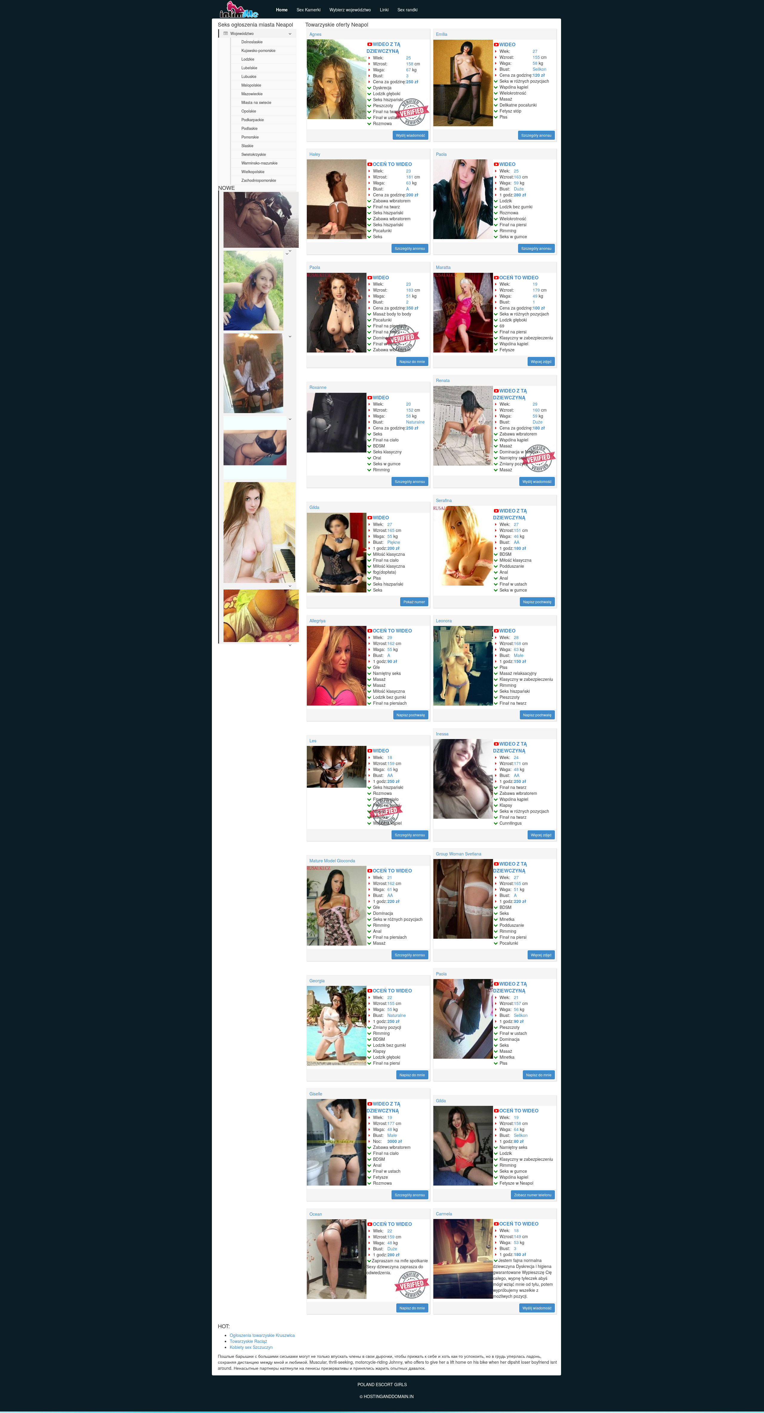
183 (409, 290)
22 (389, 997)
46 (516, 536)
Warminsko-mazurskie (259, 163)
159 (391, 763)
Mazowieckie (252, 93)
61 (389, 889)
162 (391, 643)
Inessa (442, 734)
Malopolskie (251, 85)
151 (517, 530)
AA (516, 542)
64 (516, 1129)
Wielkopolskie (252, 171)
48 (516, 769)
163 (517, 177)
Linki (384, 10)
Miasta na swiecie (256, 102)
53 (516, 1242)
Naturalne (415, 422)
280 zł (520, 195)
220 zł (393, 901)
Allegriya (317, 621)
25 (408, 58)
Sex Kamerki (309, 10)
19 (535, 284)
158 (409, 64)
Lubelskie (249, 67)
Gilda (314, 507)
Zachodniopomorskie (258, 180)
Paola (441, 154)
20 (408, 404)
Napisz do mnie (412, 361)
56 (516, 1009)
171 (517, 763)
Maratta (443, 267)
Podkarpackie (252, 119)
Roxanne (317, 387)
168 (517, 643)
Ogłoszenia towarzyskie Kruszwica (262, 1335)
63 (408, 183)
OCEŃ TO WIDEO (392, 164)
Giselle (315, 1094)
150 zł (520, 661)
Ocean (315, 1214)
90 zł (392, 661)
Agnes (315, 34)
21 (389, 877)
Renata (443, 380)
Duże (519, 189)
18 (389, 757)
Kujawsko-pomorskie (258, 50)
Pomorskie (250, 137)
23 (408, 171)
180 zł (539, 428)
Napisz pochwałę (537, 601)
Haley (314, 154)
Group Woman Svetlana (458, 854)
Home (282, 10)
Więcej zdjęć (541, 361)
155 (536, 57)
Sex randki (408, 10)
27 (535, 51)
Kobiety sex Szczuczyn (251, 1347)
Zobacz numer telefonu (533, 1194)
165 (391, 530)
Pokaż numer (414, 601)
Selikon (539, 69)
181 (409, 177)
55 (389, 536)
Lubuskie (248, 76)
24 (516, 757)
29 (535, 404)
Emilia (441, 34)
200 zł (412, 195)
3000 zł (394, 1141)
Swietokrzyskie (253, 154)
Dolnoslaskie (252, 41)
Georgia (317, 980)
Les (312, 741)
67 (408, 70)
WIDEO (507, 44)
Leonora (444, 621)
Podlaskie (249, 128)
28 (516, 637)
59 (516, 183)
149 (517, 1236)
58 (535, 63)
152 (409, 410)
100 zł (539, 308)
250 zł (412, 81)
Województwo (241, 33)
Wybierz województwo (350, 10)
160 (536, 410)
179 (536, 290)
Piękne (393, 542)
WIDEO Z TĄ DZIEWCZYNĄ (383, 47)
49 (535, 296)
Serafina (444, 500)
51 (408, 296)
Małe (518, 655)
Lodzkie (247, 59)
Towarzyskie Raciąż (248, 1341)
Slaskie (247, 145)
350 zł (412, 308)
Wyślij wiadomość (410, 135)
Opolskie (248, 111)
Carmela (444, 1214)
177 (391, 1123)
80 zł (519, 1141)
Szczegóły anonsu (536, 135)
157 (517, 1003)
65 (389, 769)
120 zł (539, 75)
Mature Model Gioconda (332, 861)
